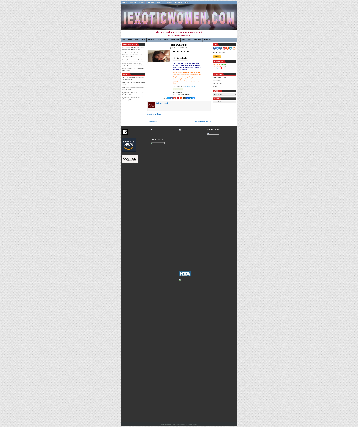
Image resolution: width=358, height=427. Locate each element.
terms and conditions (189, 86)
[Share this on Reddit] (181, 98)
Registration (197, 40)
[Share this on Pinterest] (178, 98)
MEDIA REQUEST (178, 2)
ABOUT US (124, 2)
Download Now (178, 89)
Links (183, 40)
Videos (166, 40)
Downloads (151, 40)
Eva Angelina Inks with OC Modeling (132, 60)
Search (189, 40)
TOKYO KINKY (217, 80)
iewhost (173, 48)
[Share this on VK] (184, 98)
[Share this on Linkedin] (190, 98)
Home (123, 40)
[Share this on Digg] (187, 98)
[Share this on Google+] (174, 98)
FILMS (215, 87)
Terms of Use (150, 2)
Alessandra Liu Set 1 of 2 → (203, 121)
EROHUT (126, 74)
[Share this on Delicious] (193, 98)
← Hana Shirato (152, 121)
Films (143, 40)
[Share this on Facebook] (171, 98)
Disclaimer (141, 2)
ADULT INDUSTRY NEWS (130, 44)
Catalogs (159, 40)
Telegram (137, 40)
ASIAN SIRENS (217, 83)
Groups (130, 40)
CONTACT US (133, 2)
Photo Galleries (175, 40)
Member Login (207, 40)
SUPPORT (187, 2)
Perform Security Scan (219, 77)
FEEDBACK (169, 2)
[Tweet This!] (168, 98)
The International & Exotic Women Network (179, 32)
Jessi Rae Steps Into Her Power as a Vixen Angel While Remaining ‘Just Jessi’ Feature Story (132, 55)
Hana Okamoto (179, 44)
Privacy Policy (160, 2)
